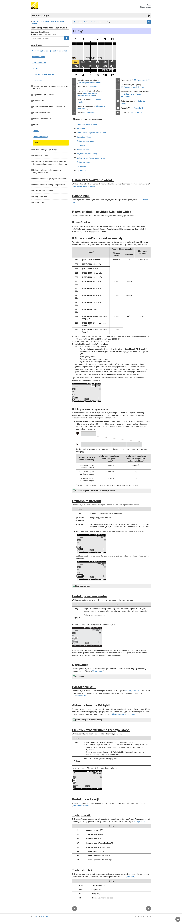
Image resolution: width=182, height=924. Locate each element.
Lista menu (36, 68)
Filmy (35, 142)
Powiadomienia (37, 80)
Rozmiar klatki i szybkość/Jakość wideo (87, 94)
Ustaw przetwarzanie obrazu (91, 82)
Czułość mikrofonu (84, 137)
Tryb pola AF (138, 108)
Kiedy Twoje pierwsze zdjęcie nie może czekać (49, 51)
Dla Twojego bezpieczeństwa (43, 74)
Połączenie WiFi (143, 80)
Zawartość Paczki (38, 56)
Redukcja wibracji (83, 162)
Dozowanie (90, 112)
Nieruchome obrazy (40, 136)
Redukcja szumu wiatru (85, 141)
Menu (36, 130)
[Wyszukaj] (66, 38)
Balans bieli (94, 86)
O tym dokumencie (39, 62)
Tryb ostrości (138, 112)
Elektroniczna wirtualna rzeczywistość (131, 95)
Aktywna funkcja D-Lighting (134, 87)
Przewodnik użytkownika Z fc (87, 22)
